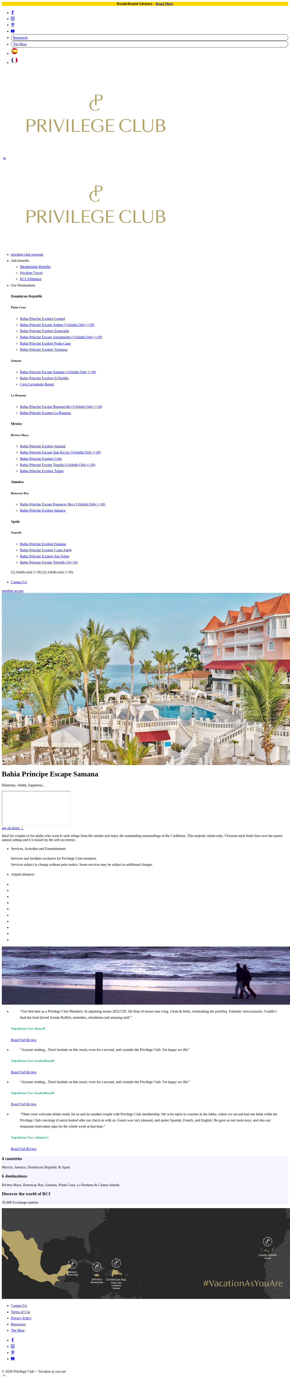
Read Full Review (23, 1040)
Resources (20, 37)
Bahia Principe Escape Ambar (57, 325)
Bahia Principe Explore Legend (42, 319)
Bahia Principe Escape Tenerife (49, 562)
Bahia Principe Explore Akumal (42, 446)
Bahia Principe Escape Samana (58, 372)
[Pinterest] (12, 25)
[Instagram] (12, 19)
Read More (164, 4)
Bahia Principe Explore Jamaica (42, 510)
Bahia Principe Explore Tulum (41, 471)
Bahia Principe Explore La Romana (45, 413)
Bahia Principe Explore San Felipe (44, 556)
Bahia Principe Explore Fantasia (43, 544)
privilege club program (27, 254)
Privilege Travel (31, 273)
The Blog (20, 44)
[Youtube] (12, 31)
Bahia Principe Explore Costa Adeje (46, 550)
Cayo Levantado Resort (37, 384)
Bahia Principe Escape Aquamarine (61, 337)
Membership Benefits (35, 267)
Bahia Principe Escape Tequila (57, 465)
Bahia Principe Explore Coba (41, 459)
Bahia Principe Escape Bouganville (61, 407)
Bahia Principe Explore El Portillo (44, 378)
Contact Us (19, 582)
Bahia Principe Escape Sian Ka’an (60, 452)
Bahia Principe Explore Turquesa (43, 349)
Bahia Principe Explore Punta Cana (45, 343)
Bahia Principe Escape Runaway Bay (62, 504)
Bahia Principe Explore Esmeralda (44, 331)
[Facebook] (12, 13)
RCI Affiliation (30, 279)
